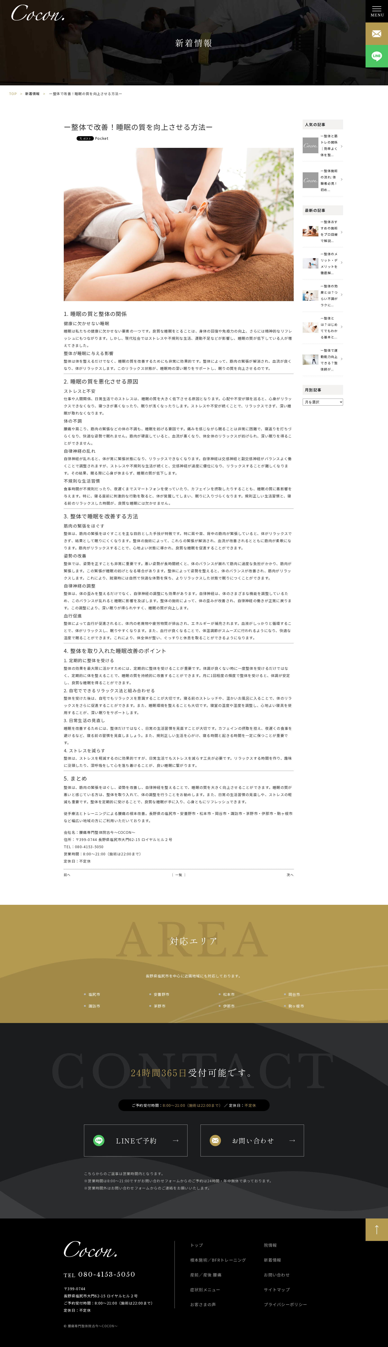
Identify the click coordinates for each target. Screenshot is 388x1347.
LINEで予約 (136, 1140)
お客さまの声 (203, 1304)
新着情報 (32, 93)
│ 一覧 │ (179, 874)
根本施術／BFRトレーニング (218, 1260)
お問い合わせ (253, 1140)
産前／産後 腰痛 (206, 1275)
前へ (67, 874)
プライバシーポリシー (285, 1304)
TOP (13, 93)
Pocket (102, 138)
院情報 (270, 1245)
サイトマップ (277, 1289)
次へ (290, 874)
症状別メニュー (205, 1289)
